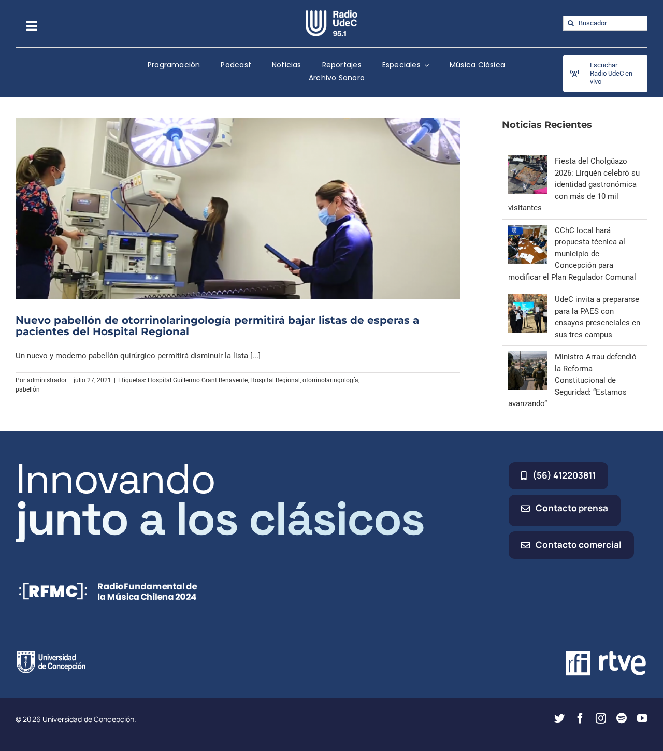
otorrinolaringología (330, 380)
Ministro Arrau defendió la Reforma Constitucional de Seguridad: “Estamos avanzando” (572, 380)
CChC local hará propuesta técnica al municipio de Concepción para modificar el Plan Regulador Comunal (572, 254)
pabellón (28, 389)
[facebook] (580, 718)
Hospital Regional (275, 380)
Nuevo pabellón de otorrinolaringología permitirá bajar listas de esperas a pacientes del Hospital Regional (217, 326)
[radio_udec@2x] (331, 14)
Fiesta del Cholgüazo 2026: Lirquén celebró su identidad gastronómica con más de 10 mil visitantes (574, 184)
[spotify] (621, 718)
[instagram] (601, 718)
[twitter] (559, 718)
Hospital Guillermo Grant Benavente (198, 380)
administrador (47, 380)
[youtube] (642, 718)
